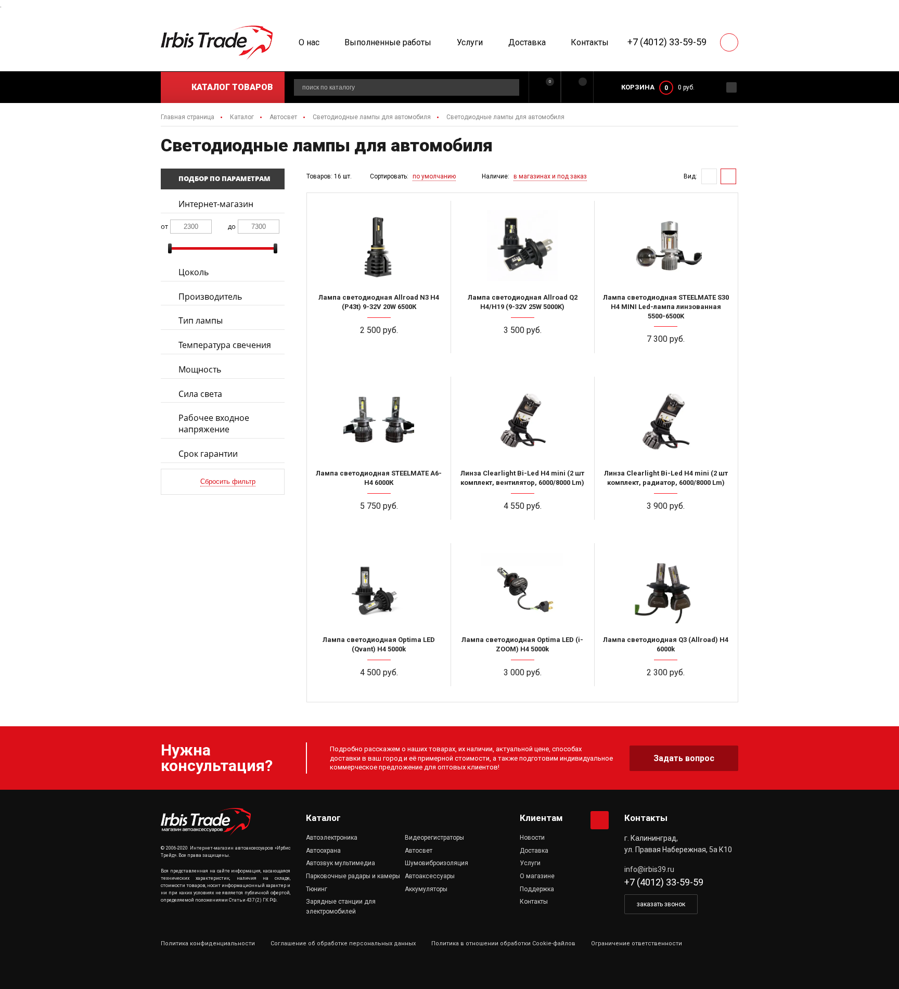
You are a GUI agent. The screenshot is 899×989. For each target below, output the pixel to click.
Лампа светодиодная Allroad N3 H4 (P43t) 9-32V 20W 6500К (378, 302)
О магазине (537, 876)
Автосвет (418, 850)
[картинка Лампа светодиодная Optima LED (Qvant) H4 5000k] (379, 587)
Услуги (470, 42)
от (164, 226)
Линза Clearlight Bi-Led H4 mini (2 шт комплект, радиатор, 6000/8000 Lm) (666, 477)
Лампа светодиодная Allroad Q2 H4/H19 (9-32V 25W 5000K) (522, 302)
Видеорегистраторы (434, 837)
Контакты (590, 42)
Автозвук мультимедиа (340, 863)
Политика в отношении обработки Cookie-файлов (503, 943)
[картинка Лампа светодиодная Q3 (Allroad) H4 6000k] (666, 587)
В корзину (383, 360)
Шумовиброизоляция (436, 863)
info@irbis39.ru (649, 869)
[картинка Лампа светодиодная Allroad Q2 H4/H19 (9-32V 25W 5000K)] (522, 245)
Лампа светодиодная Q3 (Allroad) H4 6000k (665, 644)
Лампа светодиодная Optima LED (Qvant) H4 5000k (379, 644)
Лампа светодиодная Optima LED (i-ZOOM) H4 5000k (522, 644)
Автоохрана (323, 850)
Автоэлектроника (331, 837)
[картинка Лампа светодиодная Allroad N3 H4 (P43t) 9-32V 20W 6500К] (379, 245)
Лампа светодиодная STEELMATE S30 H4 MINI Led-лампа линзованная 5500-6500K (666, 306)
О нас (309, 42)
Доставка (527, 42)
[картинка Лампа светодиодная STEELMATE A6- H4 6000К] (379, 421)
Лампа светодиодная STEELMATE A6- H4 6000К (379, 477)
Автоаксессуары (430, 876)
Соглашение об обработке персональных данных (343, 943)
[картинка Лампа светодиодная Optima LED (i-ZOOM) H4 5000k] (522, 587)
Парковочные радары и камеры (353, 876)
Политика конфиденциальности (208, 943)
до (232, 226)
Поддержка (537, 889)
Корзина (637, 87)
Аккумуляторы (426, 889)
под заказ (527, 360)
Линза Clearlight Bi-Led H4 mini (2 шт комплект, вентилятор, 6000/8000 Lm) (522, 477)
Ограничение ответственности (636, 943)
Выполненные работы (387, 42)
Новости (532, 837)
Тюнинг (316, 889)
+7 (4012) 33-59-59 (667, 41)
